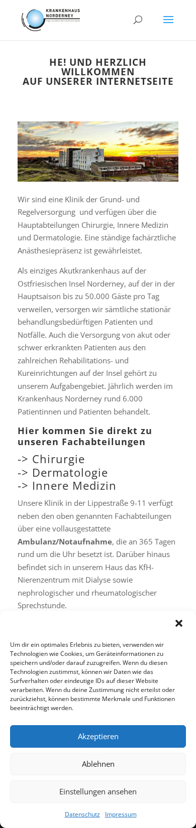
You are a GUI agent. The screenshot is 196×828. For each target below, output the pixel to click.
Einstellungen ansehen (98, 791)
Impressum (121, 814)
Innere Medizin (74, 485)
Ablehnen (98, 764)
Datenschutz (82, 814)
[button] (180, 624)
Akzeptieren (98, 736)
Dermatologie (70, 472)
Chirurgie (58, 458)
